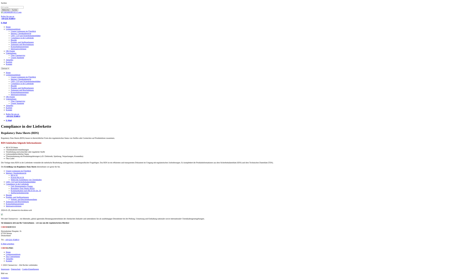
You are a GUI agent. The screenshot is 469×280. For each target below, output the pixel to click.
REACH (14, 175)
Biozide (14, 40)
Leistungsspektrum (13, 29)
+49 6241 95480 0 (12, 240)
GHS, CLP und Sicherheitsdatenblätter (26, 36)
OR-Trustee (10, 51)
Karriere (9, 62)
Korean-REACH (17, 177)
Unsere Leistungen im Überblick (23, 31)
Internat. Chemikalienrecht (21, 33)
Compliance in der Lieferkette (22, 38)
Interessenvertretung (18, 49)
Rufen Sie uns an (8, 17)
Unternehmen (11, 53)
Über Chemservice (18, 55)
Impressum (5, 269)
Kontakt (9, 64)
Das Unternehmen (13, 256)
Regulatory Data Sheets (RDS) (23, 188)
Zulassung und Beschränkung (22, 44)
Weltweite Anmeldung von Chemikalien (26, 180)
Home (8, 27)
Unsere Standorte (17, 58)
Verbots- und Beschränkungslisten (24, 199)
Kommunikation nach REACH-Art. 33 (26, 191)
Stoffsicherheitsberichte (20, 193)
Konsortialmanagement (20, 47)
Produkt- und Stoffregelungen (22, 42)
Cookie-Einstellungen (30, 269)
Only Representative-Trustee (22, 186)
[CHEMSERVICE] (11, 12)
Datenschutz (16, 269)
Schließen (5, 278)
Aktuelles (9, 60)
